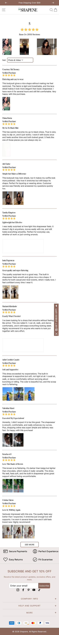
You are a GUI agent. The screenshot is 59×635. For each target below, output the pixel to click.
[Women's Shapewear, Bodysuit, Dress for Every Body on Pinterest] (28, 589)
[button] (52, 46)
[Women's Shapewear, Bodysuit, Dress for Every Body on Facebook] (23, 589)
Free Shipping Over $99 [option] (29, 3)
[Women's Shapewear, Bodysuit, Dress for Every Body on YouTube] (34, 589)
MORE (29, 612)
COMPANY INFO (29, 599)
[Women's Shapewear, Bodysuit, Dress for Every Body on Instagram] (17, 589)
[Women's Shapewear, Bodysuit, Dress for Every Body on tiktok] (39, 589)
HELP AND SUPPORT (29, 606)
